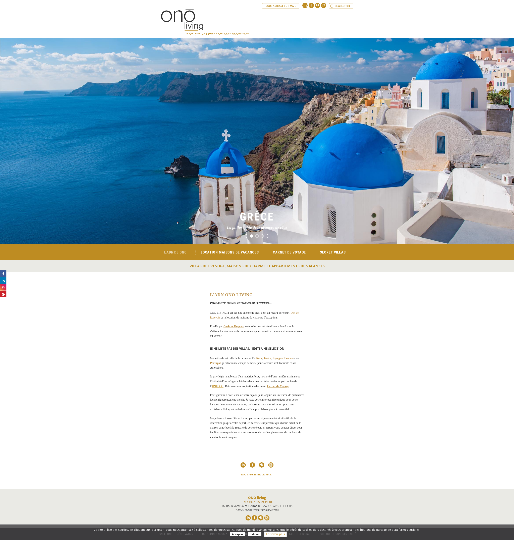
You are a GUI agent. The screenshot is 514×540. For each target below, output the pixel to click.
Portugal (215, 363)
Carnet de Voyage (278, 386)
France (288, 358)
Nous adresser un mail (280, 6)
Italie (259, 358)
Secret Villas (333, 252)
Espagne (278, 358)
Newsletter (342, 6)
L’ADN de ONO (175, 252)
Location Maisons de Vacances (230, 252)
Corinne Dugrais (233, 326)
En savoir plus (275, 534)
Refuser (255, 534)
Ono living (205, 22)
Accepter (237, 534)
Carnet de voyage (289, 252)
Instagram (323, 5)
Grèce (267, 358)
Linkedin (305, 5)
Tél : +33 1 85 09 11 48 (257, 502)
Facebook (311, 5)
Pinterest (317, 5)
